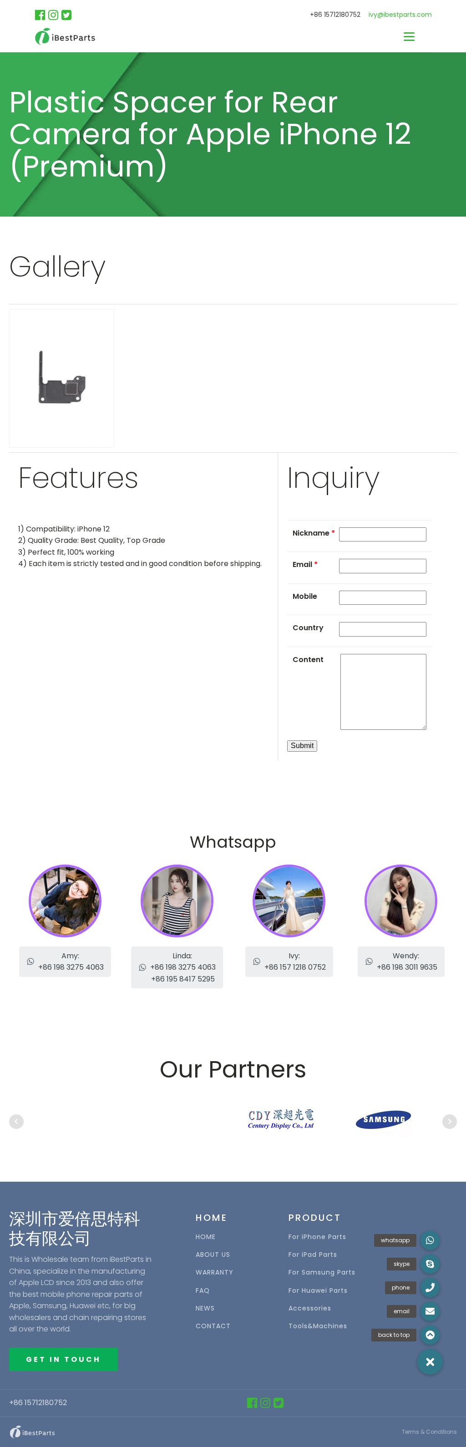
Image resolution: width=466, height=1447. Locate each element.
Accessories (310, 1308)
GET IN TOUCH (63, 1359)
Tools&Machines (318, 1326)
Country (308, 627)
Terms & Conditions (429, 1432)
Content (308, 659)
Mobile (305, 596)
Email (305, 564)
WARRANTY (214, 1272)
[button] (65, 961)
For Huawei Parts (318, 1290)
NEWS (205, 1308)
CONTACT (213, 1326)
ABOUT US (213, 1254)
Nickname (314, 533)
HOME (206, 1237)
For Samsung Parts (322, 1272)
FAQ (203, 1290)
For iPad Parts (313, 1254)
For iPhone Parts (317, 1237)
